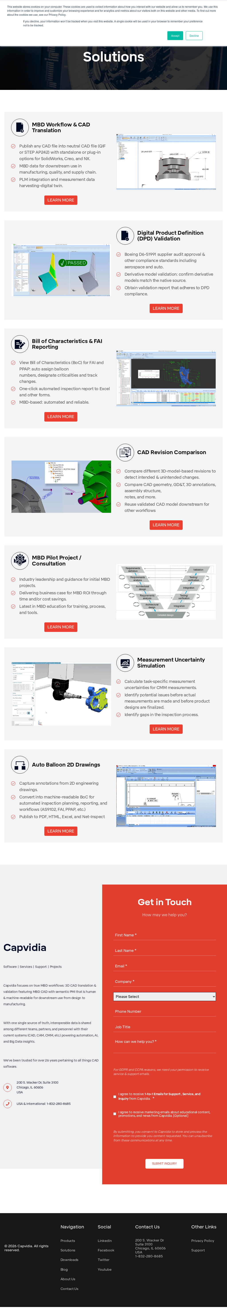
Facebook (106, 1250)
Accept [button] (175, 35)
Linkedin (105, 1241)
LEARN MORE (60, 200)
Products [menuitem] (68, 1241)
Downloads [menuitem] (69, 1260)
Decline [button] (194, 35)
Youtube (105, 1270)
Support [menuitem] (198, 1250)
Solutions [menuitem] (68, 1250)
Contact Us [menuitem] (69, 1289)
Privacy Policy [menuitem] (202, 1241)
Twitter (104, 1260)
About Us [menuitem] (68, 1279)
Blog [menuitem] (64, 1270)
